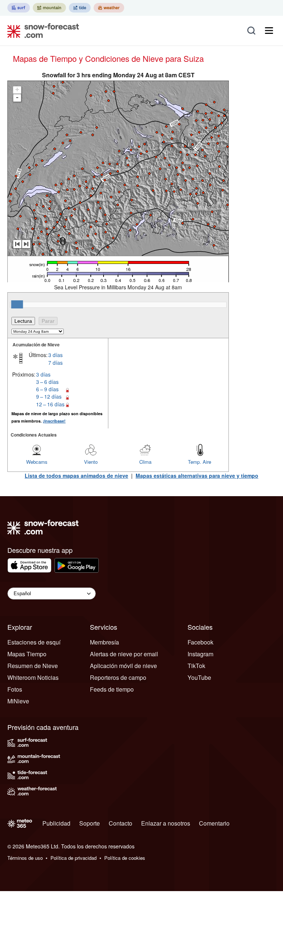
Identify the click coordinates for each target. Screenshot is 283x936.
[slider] (17, 304)
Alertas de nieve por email (124, 654)
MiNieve (18, 701)
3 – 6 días (47, 381)
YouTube (199, 677)
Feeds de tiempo (112, 689)
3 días (55, 354)
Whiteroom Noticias (33, 677)
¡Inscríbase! (54, 421)
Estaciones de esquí (33, 642)
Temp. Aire (199, 461)
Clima (145, 461)
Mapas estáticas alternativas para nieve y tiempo (197, 475)
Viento (91, 461)
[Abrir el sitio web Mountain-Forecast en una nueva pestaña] (49, 8)
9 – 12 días (49, 396)
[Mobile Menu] (269, 30)
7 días (55, 362)
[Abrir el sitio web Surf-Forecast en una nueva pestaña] (18, 8)
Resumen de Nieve (32, 665)
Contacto (120, 823)
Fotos (14, 689)
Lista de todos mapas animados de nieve (76, 475)
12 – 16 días (50, 404)
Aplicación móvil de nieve (123, 665)
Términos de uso (25, 857)
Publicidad (56, 823)
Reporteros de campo (118, 677)
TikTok (196, 665)
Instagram (200, 654)
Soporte (89, 823)
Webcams (37, 461)
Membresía (104, 642)
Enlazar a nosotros (165, 823)
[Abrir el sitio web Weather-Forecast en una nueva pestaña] (109, 8)
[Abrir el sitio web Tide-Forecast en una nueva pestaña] (80, 8)
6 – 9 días (47, 389)
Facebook (200, 642)
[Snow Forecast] (40, 30)
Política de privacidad (73, 857)
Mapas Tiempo (26, 654)
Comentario (214, 823)
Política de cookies (124, 857)
